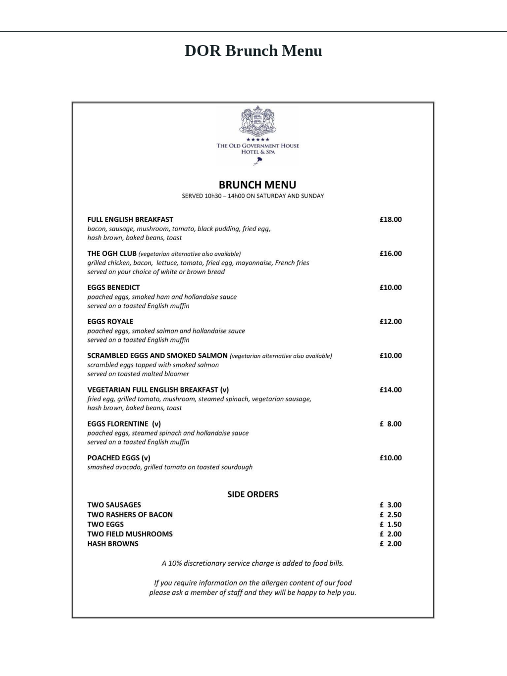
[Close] (16, 16)
